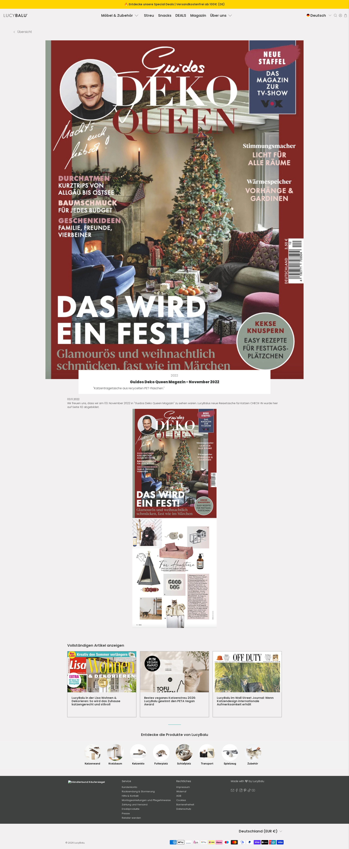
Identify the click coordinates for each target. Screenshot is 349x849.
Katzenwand (92, 763)
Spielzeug (230, 763)
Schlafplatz (184, 763)
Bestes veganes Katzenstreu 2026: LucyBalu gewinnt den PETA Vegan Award (170, 701)
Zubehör (252, 763)
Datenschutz (183, 809)
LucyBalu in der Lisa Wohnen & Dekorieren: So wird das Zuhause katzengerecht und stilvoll (96, 701)
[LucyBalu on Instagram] (240, 791)
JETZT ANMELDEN (93, 823)
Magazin (198, 15)
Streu (149, 15)
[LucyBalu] (15, 15)
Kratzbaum (115, 763)
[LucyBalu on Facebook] (236, 791)
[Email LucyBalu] (232, 791)
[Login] (340, 15)
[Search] (335, 15)
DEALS (180, 15)
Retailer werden (131, 818)
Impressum (183, 787)
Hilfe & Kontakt (130, 796)
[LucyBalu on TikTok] (249, 791)
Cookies (181, 800)
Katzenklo (138, 763)
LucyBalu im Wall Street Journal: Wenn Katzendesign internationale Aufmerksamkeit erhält (245, 701)
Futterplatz (161, 763)
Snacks (164, 15)
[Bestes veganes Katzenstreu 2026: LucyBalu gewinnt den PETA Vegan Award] (174, 671)
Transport (207, 763)
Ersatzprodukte (130, 809)
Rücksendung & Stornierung (138, 791)
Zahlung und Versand (134, 804)
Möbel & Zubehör (117, 15)
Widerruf (181, 791)
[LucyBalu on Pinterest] (245, 791)
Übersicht (24, 32)
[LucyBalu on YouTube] (253, 791)
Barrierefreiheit (185, 804)
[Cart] (345, 15)
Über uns (218, 15)
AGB (178, 796)
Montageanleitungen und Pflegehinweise (146, 800)
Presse (126, 813)
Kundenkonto (129, 787)
